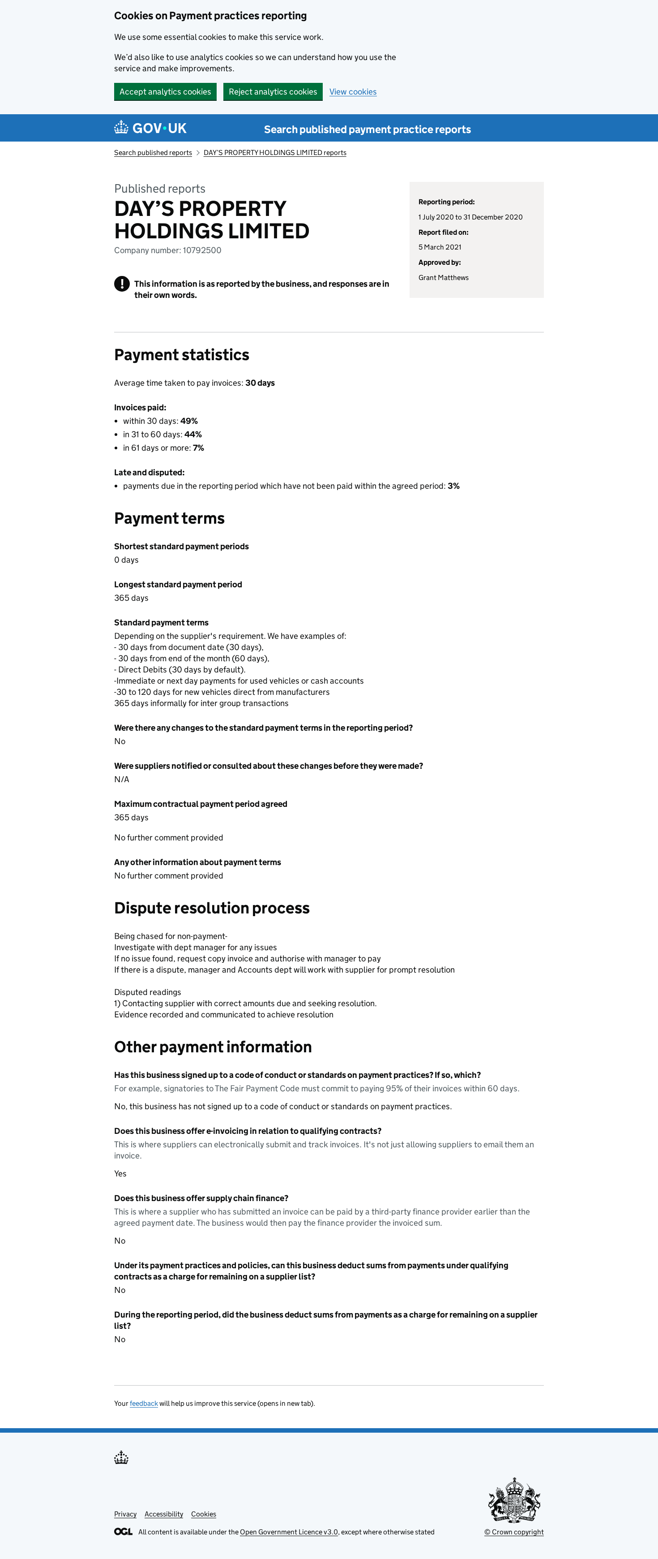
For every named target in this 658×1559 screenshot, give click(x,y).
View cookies (353, 91)
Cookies (203, 1514)
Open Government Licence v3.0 (289, 1532)
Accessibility (164, 1514)
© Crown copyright (514, 1532)
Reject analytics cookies (273, 91)
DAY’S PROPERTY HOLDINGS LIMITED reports (275, 152)
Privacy (125, 1514)
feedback (144, 1403)
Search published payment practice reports (367, 129)
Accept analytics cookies (165, 91)
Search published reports (153, 152)
